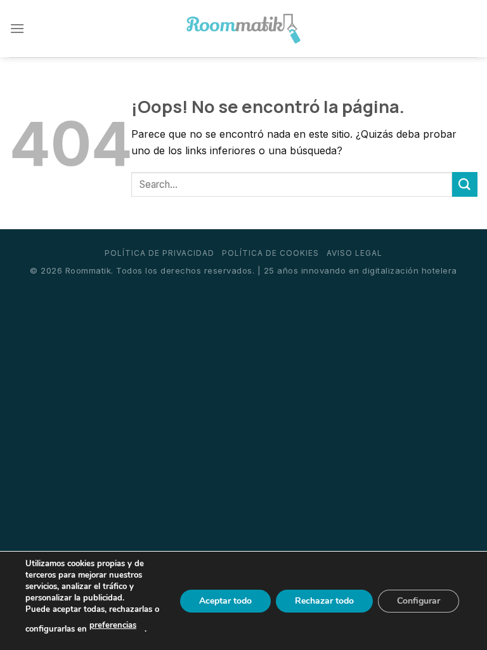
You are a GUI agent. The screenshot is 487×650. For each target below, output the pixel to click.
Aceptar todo (225, 600)
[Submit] (464, 184)
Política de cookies (270, 253)
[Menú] (17, 28)
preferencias (112, 625)
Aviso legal (354, 253)
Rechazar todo (324, 600)
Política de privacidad (159, 253)
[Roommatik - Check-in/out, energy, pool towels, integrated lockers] (243, 29)
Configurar (418, 600)
